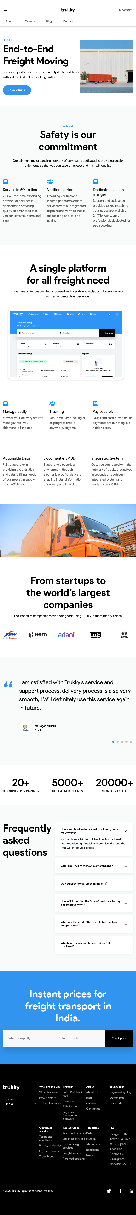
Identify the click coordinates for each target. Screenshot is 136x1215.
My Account (124, 9)
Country (10, 1099)
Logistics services (74, 1138)
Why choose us (48, 1092)
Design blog (117, 1097)
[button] (5, 10)
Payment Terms (49, 1151)
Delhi (89, 1133)
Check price (119, 1038)
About (9, 21)
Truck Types (46, 1156)
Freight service (72, 1153)
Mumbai (91, 1138)
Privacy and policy (50, 1145)
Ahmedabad (93, 1144)
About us (92, 1092)
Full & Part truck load (73, 1093)
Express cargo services (71, 1146)
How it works (47, 1097)
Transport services (74, 1133)
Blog (49, 21)
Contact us (93, 1108)
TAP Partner (70, 1106)
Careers (30, 21)
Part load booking (74, 1158)
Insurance (69, 1101)
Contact (68, 21)
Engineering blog (120, 1092)
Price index (117, 1103)
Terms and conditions (45, 1138)
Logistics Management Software (71, 1115)
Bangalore (92, 1149)
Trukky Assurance (50, 1103)
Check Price (16, 90)
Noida (90, 1155)
